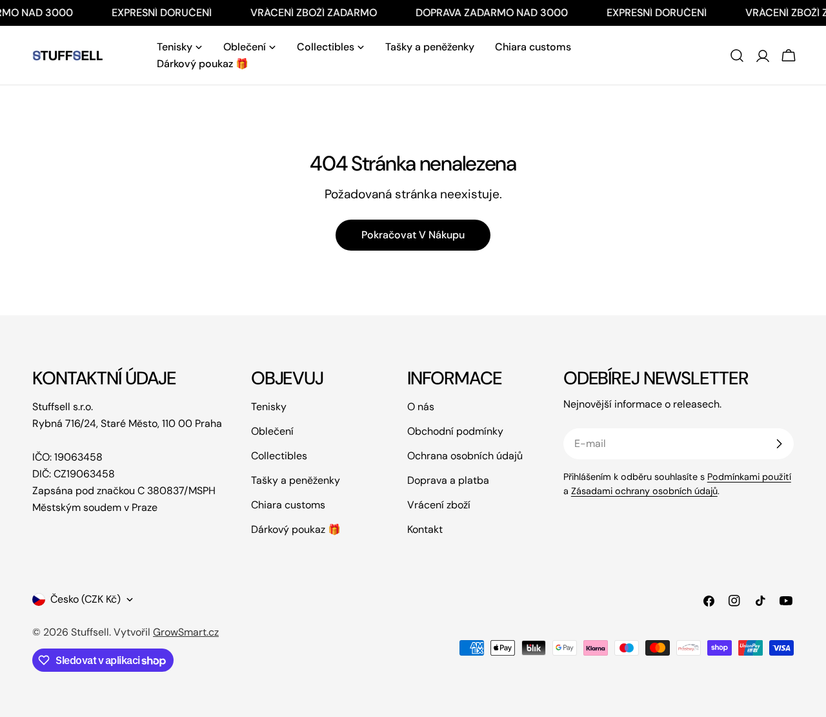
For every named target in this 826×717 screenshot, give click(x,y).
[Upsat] (778, 443)
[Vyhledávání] (737, 55)
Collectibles (279, 455)
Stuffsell (90, 632)
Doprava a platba (448, 480)
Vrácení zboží (438, 505)
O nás (420, 406)
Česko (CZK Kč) (85, 599)
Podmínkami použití (749, 477)
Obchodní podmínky (455, 431)
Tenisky (269, 406)
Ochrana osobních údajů (465, 455)
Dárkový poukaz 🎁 (296, 529)
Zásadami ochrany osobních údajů (644, 491)
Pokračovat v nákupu (413, 235)
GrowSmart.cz (186, 632)
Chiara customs (288, 505)
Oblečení (272, 431)
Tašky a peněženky (295, 480)
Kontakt (425, 529)
